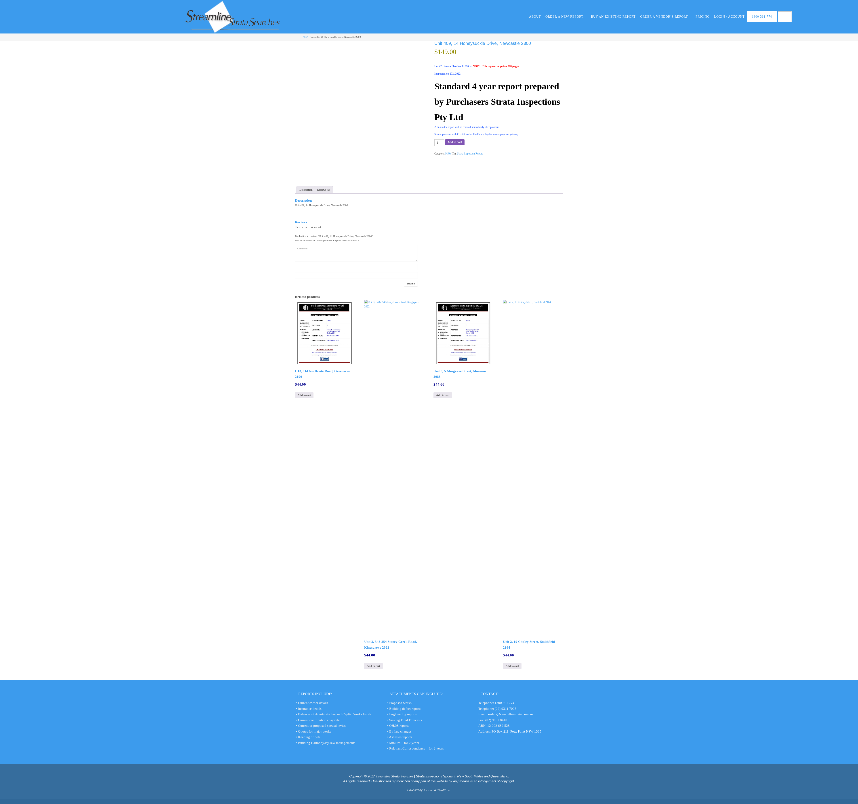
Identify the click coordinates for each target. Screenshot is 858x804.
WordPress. (444, 790)
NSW (305, 37)
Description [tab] (306, 189)
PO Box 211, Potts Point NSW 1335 (516, 731)
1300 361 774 (504, 703)
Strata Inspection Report (470, 153)
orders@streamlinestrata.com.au (510, 714)
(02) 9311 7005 (505, 708)
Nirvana (428, 790)
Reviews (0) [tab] (323, 189)
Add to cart (455, 142)
